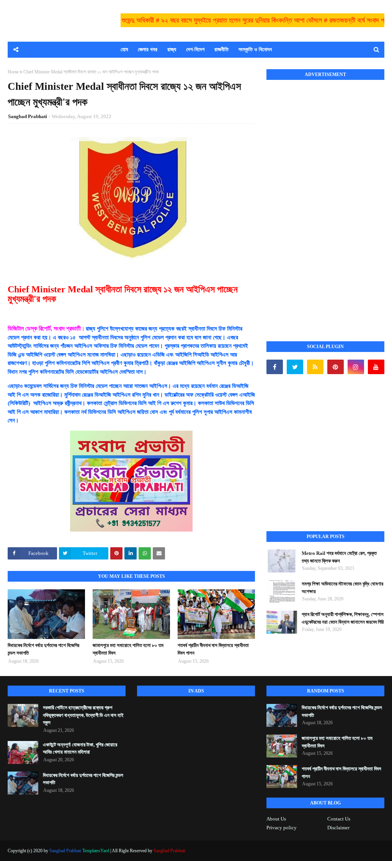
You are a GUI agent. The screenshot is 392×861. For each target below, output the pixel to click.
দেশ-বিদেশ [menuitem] (195, 49)
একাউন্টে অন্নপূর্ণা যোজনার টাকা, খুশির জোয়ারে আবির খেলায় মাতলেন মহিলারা (80, 748)
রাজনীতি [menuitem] (221, 49)
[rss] (315, 367)
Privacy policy (281, 827)
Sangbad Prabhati (27, 116)
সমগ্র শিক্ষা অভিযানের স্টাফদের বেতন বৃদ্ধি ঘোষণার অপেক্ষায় (342, 587)
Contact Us (338, 819)
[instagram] (356, 367)
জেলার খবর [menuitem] (147, 49)
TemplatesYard (95, 850)
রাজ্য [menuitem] (171, 49)
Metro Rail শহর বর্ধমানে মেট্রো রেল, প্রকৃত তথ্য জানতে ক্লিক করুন (339, 557)
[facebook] (274, 367)
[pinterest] (335, 367)
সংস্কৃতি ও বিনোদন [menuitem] (255, 49)
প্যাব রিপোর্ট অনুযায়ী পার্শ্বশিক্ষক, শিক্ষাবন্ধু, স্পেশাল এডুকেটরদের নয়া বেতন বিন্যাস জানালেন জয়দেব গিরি (343, 618)
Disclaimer (338, 827)
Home (13, 72)
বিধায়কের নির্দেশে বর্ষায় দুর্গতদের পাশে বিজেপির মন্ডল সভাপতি (43, 649)
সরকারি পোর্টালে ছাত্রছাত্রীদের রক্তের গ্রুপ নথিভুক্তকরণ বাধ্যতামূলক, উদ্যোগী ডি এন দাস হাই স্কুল (83, 715)
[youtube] (376, 367)
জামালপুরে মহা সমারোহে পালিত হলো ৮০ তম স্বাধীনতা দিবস (128, 649)
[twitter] (295, 367)
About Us (276, 819)
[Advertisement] (323, 202)
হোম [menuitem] (124, 49)
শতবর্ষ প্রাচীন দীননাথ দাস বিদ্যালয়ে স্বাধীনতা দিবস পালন (213, 649)
